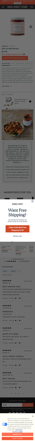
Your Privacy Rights (17, 431)
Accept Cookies (17, 438)
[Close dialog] (32, 201)
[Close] (33, 416)
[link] (17, 218)
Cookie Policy (19, 430)
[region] (17, 427)
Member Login (17, 236)
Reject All (17, 434)
